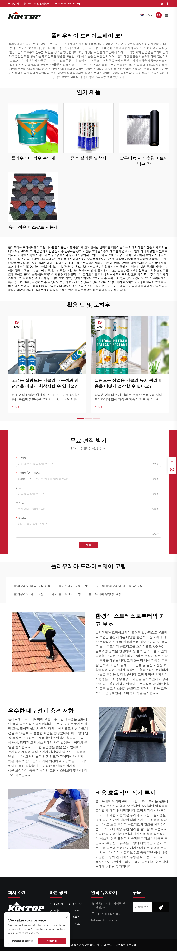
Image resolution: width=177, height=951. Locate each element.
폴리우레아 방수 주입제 (33, 158)
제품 (56, 910)
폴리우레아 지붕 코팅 (73, 586)
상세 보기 (33, 128)
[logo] (24, 15)
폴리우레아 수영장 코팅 (104, 594)
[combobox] (24, 479)
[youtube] (162, 4)
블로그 (76, 917)
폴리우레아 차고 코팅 (29, 594)
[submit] (160, 907)
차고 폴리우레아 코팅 (66, 594)
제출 (88, 545)
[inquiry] (172, 461)
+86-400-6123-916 (107, 914)
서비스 (76, 923)
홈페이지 (58, 903)
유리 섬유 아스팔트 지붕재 (33, 227)
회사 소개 (77, 903)
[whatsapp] (172, 470)
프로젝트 (77, 910)
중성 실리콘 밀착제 (88, 158)
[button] (80, 418)
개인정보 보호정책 (126, 945)
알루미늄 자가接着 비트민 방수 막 (144, 161)
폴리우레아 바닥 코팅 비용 (32, 586)
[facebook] (167, 4)
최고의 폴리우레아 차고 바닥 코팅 (119, 586)
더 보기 (16, 407)
